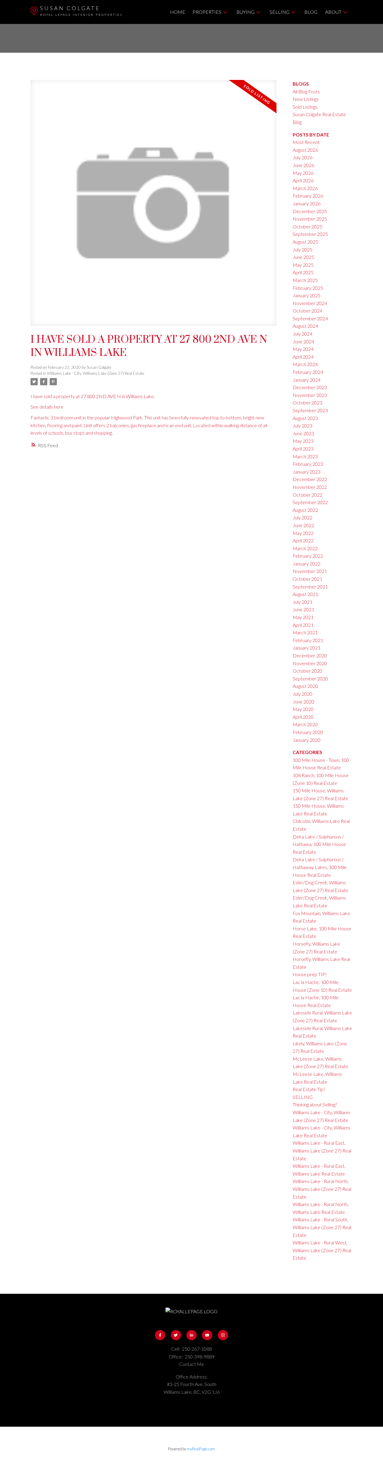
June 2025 (303, 257)
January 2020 (306, 740)
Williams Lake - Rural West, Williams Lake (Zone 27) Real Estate (322, 1250)
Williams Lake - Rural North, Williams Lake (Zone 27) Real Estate (322, 1188)
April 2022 (303, 540)
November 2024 (310, 303)
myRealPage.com (201, 1448)
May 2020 (303, 709)
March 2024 (305, 364)
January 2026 (306, 203)
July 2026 (302, 157)
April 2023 (303, 448)
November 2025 (310, 219)
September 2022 (310, 502)
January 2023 (306, 471)
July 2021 (302, 602)
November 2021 (310, 571)
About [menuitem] (333, 12)
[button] (160, 1335)
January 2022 (306, 563)
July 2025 (302, 249)
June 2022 (303, 525)
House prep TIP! (310, 974)
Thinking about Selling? (315, 1104)
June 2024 (303, 341)
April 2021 (303, 625)
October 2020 (307, 671)
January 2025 (306, 295)
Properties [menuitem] (207, 12)
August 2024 (305, 326)
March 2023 (305, 456)
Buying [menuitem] (245, 12)
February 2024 (308, 372)
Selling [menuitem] (280, 12)
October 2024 (307, 310)
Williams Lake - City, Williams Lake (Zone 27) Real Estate (95, 373)
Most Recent (306, 142)
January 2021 (306, 647)
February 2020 (308, 732)
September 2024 (310, 318)
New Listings (306, 99)
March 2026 (305, 188)
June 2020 (303, 701)
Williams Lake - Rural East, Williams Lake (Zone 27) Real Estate (322, 1150)
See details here (47, 407)
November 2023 (310, 395)
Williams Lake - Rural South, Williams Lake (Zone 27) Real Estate (322, 1227)
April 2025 (303, 272)
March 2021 (305, 632)
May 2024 (303, 349)
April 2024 (303, 357)
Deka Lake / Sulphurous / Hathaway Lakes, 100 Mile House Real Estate (320, 866)
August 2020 (305, 686)
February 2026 (308, 195)
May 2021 (303, 617)
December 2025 (310, 211)
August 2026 (305, 150)
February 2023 (308, 464)
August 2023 (305, 418)
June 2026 (303, 165)
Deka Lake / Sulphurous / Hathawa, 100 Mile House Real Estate (319, 844)
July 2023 (302, 425)
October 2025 (307, 226)
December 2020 (310, 655)
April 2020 (303, 717)
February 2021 (308, 640)
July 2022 (302, 517)
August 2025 (305, 242)
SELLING (303, 1097)
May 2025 (303, 265)
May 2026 (303, 173)
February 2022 (308, 556)
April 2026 (303, 180)
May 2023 (303, 441)
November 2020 (310, 663)
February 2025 (308, 288)
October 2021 (307, 579)
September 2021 (310, 586)
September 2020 (310, 678)
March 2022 (305, 548)
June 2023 (303, 433)
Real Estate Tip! (309, 1089)
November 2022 (310, 487)
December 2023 (310, 387)
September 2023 (310, 410)
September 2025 (310, 234)
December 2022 (310, 479)
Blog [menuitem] (310, 12)
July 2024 (302, 333)
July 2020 (302, 694)
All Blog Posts (306, 91)
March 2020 (305, 724)
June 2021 (303, 609)
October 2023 (307, 402)
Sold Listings (305, 107)
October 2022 (307, 495)
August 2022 (305, 510)
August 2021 (305, 594)
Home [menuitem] (177, 12)
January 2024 (306, 380)
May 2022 (303, 533)
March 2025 (305, 280)
